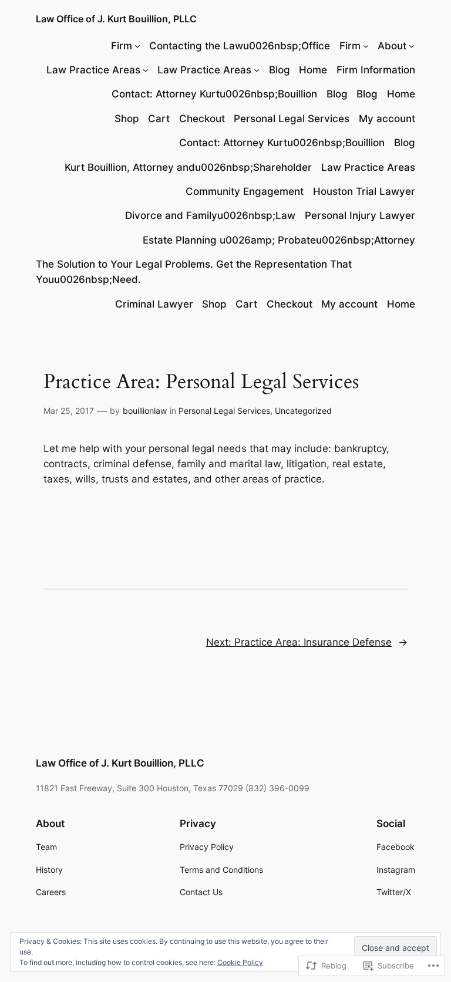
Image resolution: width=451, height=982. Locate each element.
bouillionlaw (145, 411)
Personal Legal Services (224, 411)
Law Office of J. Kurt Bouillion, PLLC (116, 19)
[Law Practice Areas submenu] (146, 70)
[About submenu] (412, 46)
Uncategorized (303, 411)
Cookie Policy (240, 962)
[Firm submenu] (137, 46)
